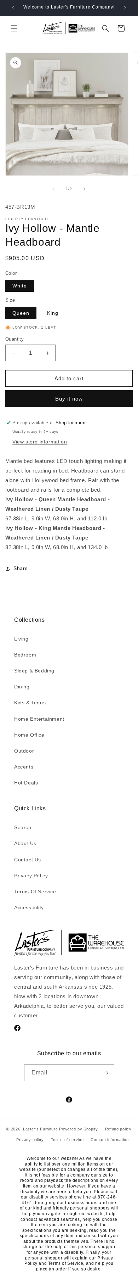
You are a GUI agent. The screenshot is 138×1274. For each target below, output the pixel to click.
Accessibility (29, 907)
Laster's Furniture (40, 1129)
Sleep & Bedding (34, 671)
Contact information (109, 1140)
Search (22, 827)
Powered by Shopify (78, 1129)
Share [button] (20, 568)
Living (21, 639)
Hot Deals (26, 783)
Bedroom (25, 655)
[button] (14, 28)
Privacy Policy (31, 875)
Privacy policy (30, 1140)
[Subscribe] (106, 1073)
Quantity (14, 339)
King (52, 313)
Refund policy (118, 1129)
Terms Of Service (35, 891)
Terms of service (67, 1140)
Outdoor (24, 751)
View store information (39, 442)
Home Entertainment (39, 719)
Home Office (29, 735)
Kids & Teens (30, 702)
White (19, 286)
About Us (25, 843)
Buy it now (69, 399)
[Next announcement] (125, 8)
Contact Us (27, 859)
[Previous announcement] (13, 8)
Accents (23, 767)
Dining (22, 686)
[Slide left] (53, 189)
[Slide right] (84, 189)
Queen (20, 313)
